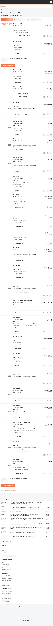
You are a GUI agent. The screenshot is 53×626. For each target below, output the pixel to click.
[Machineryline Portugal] (9, 2)
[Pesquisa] (51, 6)
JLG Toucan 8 (4, 514)
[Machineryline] (1, 10)
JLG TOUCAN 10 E (18, 176)
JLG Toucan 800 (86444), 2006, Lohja (22, 300)
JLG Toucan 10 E (17, 282)
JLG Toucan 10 (3, 503)
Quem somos (5, 547)
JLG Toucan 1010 (3, 523)
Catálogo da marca (6, 585)
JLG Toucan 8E (17, 41)
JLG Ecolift (3, 511)
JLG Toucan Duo (17, 121)
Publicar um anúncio (8, 65)
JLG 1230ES (16, 102)
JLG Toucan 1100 (3, 532)
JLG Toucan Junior (3, 528)
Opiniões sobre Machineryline (8, 583)
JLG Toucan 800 (3, 536)
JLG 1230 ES (16, 214)
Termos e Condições (6, 575)
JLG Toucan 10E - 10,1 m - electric (22, 422)
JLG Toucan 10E (17, 23)
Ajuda (3, 550)
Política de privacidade (7, 578)
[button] (51, 2)
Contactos (4, 552)
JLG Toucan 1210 (3, 519)
